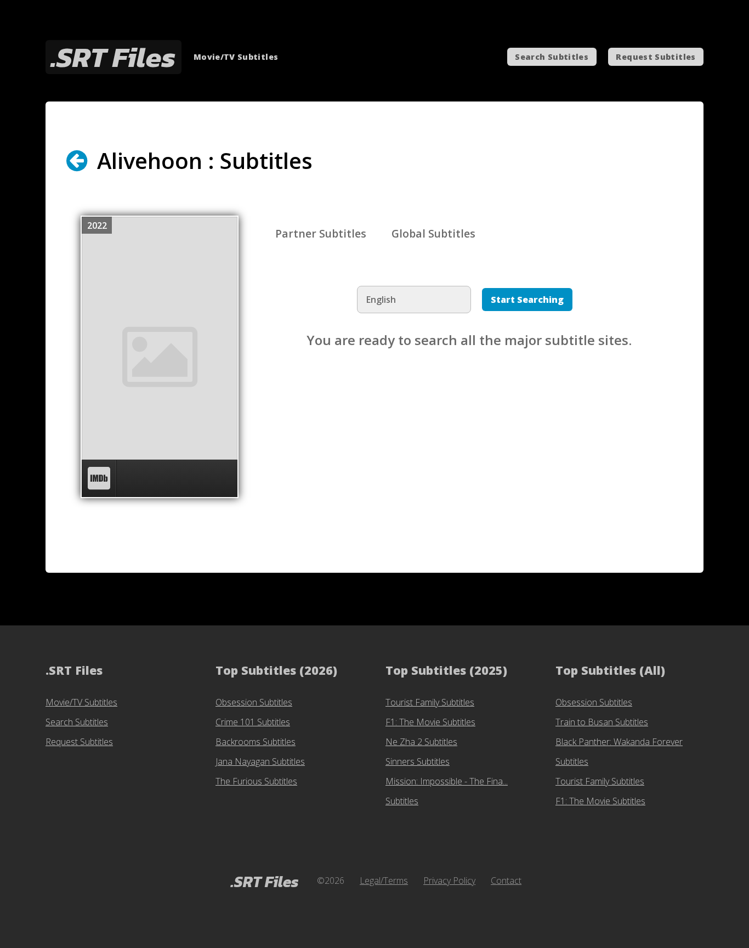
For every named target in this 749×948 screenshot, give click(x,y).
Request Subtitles (655, 57)
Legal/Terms (384, 880)
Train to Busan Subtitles (601, 722)
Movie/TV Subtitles (81, 702)
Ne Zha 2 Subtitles (421, 742)
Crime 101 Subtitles (252, 722)
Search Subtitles (551, 57)
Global (433, 233)
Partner (320, 233)
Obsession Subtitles (253, 702)
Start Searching (527, 300)
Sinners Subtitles (417, 761)
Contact (506, 880)
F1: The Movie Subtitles (430, 722)
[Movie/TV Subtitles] (86, 160)
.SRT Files (113, 57)
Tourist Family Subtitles (429, 702)
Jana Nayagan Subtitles (260, 761)
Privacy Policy (449, 880)
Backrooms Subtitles (255, 742)
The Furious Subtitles (256, 781)
